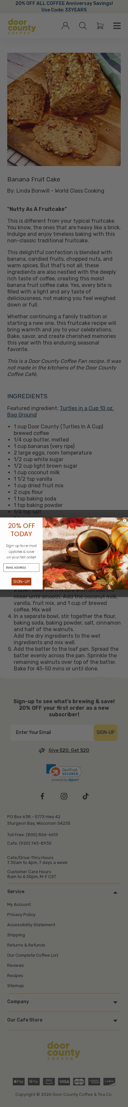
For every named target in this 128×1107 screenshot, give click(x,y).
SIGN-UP (21, 582)
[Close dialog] (125, 521)
